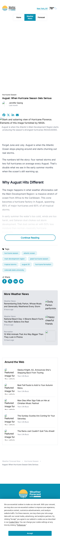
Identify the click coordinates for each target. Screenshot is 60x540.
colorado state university (14, 270)
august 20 (26, 264)
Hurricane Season (9, 95)
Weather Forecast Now (11, 461)
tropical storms (10, 264)
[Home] (30, 493)
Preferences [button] (21, 525)
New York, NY (42, 8)
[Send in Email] (17, 115)
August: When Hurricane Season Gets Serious (20, 464)
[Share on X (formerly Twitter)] (8, 115)
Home (18, 17)
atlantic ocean (29, 253)
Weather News (30, 17)
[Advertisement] (30, 57)
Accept (30, 533)
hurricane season (11, 253)
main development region (14, 259)
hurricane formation (43, 264)
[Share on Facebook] (4, 115)
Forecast (41, 17)
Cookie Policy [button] (14, 522)
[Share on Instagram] (13, 115)
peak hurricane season (39, 259)
